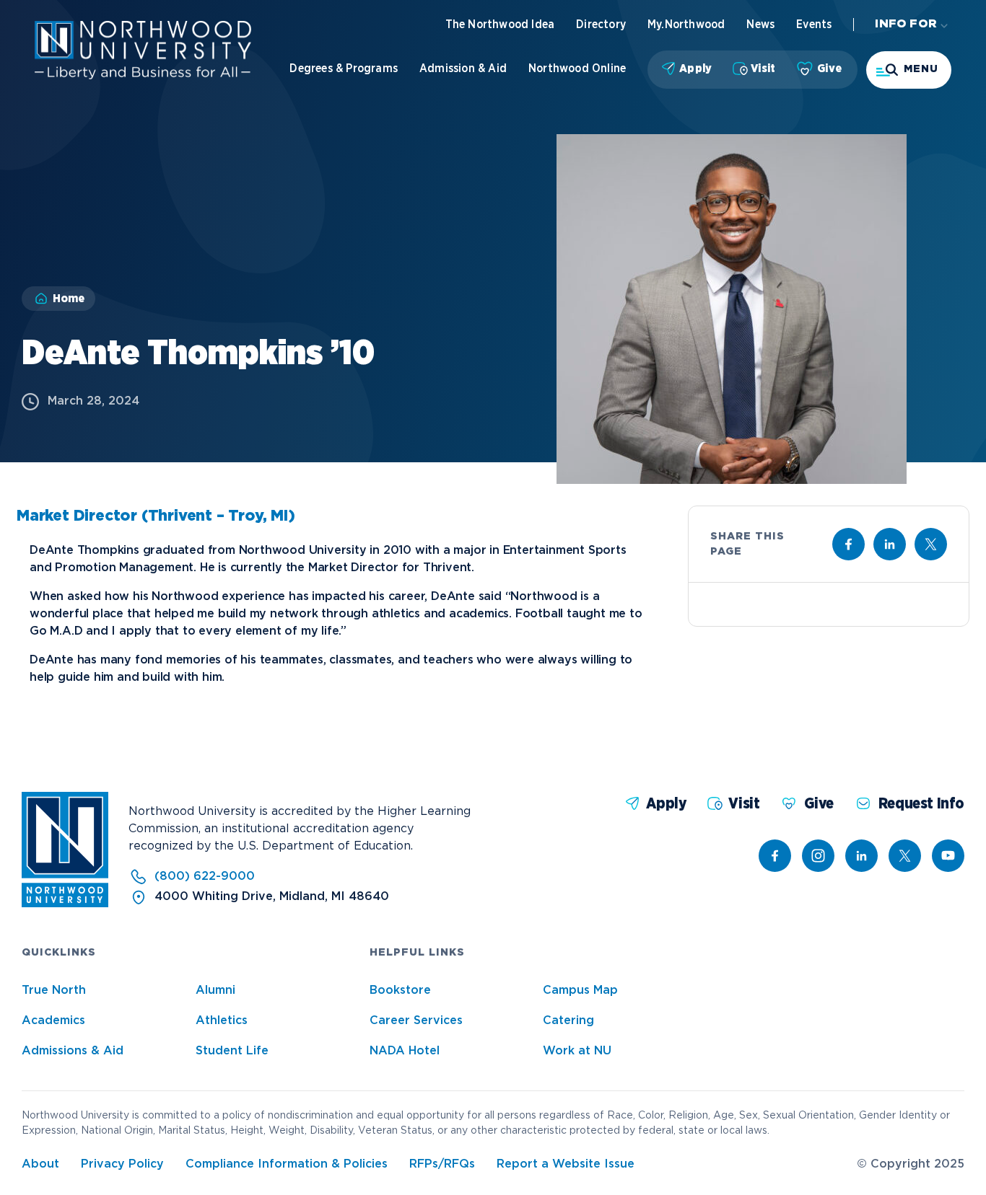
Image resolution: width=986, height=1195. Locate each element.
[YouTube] (948, 855)
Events (814, 24)
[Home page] (143, 76)
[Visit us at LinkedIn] (889, 544)
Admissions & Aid (72, 1051)
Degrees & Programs (343, 68)
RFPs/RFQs (442, 1164)
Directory (601, 24)
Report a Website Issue (565, 1164)
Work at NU (577, 1051)
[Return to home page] (65, 904)
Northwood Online (577, 68)
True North (54, 990)
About (40, 1164)
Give (829, 68)
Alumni (215, 990)
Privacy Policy (122, 1164)
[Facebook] (775, 855)
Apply (695, 68)
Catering (568, 1020)
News (760, 24)
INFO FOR (906, 24)
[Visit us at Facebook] (848, 544)
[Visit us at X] (931, 544)
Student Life (232, 1051)
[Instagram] (818, 855)
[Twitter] (905, 855)
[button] (908, 70)
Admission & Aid (463, 68)
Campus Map (580, 990)
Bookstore (400, 990)
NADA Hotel (405, 1051)
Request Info (921, 803)
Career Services (416, 1020)
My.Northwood (686, 24)
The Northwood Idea (500, 24)
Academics (53, 1020)
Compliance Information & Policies (287, 1164)
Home (68, 298)
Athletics (222, 1020)
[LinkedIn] (861, 855)
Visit (763, 68)
